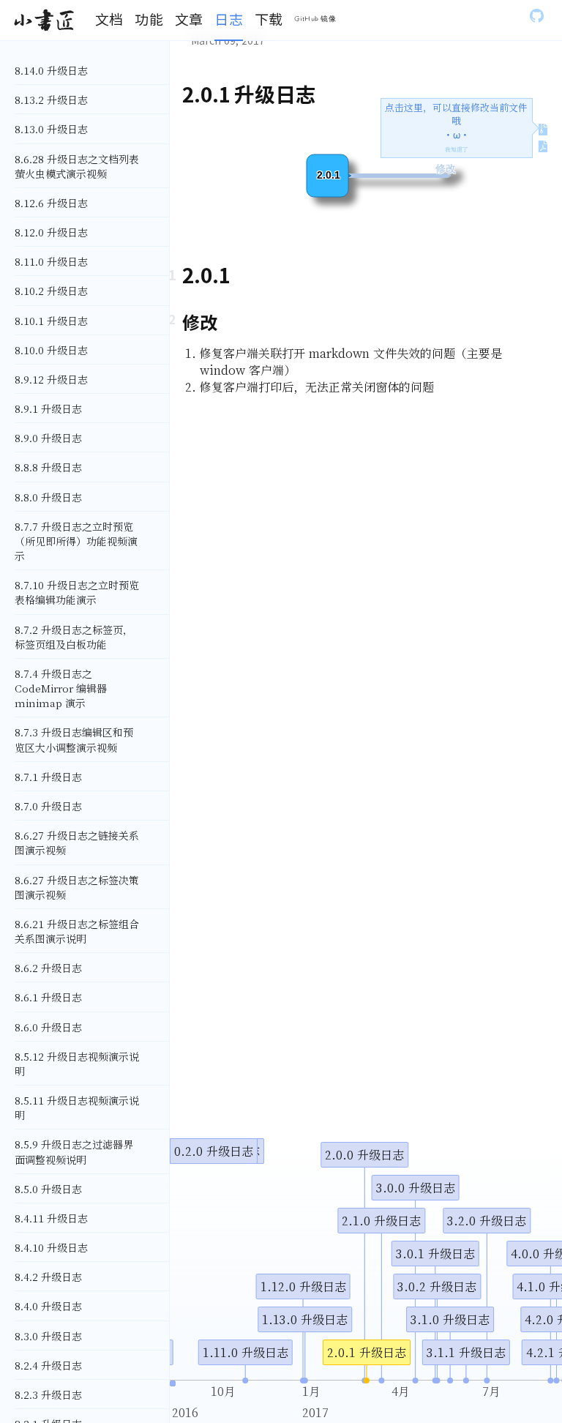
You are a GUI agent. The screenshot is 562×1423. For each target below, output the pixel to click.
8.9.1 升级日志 (48, 408)
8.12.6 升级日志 (51, 202)
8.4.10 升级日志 (51, 1247)
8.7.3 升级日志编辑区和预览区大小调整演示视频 (74, 739)
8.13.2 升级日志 (51, 99)
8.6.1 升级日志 (48, 997)
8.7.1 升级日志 (48, 776)
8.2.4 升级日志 (48, 1365)
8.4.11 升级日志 (51, 1218)
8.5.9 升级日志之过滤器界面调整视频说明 (74, 1151)
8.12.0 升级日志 (51, 232)
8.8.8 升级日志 (48, 467)
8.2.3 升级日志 (48, 1394)
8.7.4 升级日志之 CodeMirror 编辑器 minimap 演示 (61, 688)
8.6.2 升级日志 (48, 967)
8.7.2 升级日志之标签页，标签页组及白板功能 (74, 636)
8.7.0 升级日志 (48, 806)
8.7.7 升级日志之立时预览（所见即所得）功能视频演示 (76, 541)
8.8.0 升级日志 (48, 497)
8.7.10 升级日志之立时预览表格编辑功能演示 (77, 592)
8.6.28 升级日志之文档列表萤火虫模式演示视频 (77, 166)
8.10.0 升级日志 (51, 350)
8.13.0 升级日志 (51, 129)
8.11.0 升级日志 (51, 261)
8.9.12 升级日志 (51, 379)
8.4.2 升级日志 (48, 1276)
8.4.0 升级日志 (48, 1306)
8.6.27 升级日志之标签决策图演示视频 (77, 887)
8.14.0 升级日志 (51, 70)
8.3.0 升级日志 (48, 1336)
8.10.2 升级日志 (51, 290)
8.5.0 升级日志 (48, 1188)
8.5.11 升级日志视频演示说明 (77, 1107)
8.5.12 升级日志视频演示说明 (77, 1063)
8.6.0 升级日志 (48, 1027)
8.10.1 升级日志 (51, 320)
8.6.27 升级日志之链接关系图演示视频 (77, 842)
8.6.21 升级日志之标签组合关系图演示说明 (77, 931)
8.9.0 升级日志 (48, 437)
